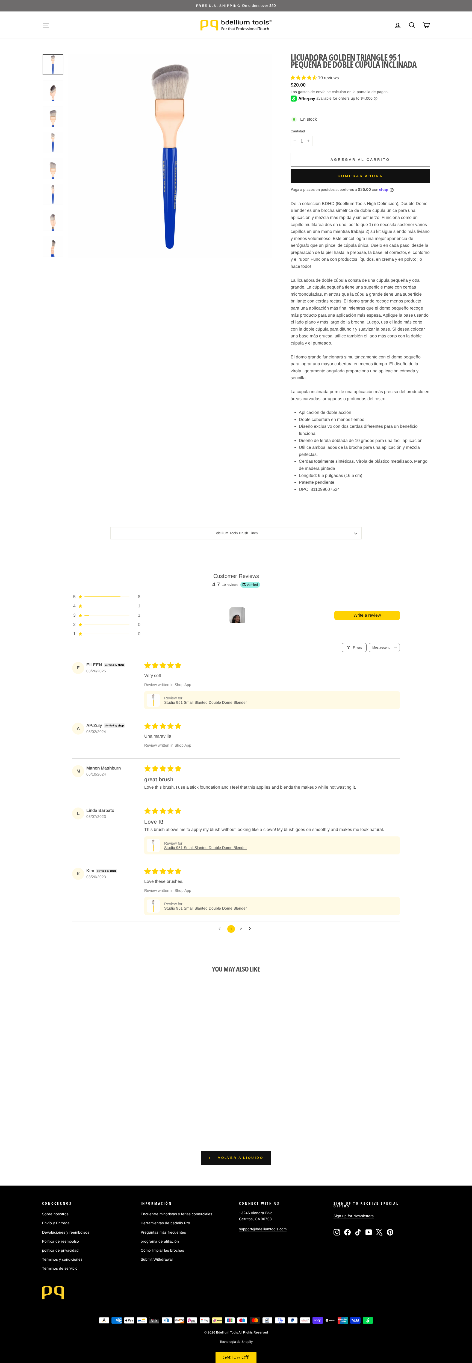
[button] (304, 77)
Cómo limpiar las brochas (162, 1250)
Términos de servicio (60, 1268)
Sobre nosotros (55, 1214)
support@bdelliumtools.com (263, 1229)
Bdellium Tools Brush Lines (236, 533)
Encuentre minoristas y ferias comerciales (176, 1214)
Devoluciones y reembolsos (65, 1232)
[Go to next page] (251, 929)
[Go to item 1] (237, 615)
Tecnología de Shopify (236, 1342)
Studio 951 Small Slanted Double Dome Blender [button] (205, 702)
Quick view (88, 1071)
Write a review (367, 615)
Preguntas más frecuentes (163, 1232)
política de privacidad (60, 1250)
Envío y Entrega (56, 1223)
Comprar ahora (360, 176)
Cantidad (298, 131)
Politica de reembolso (60, 1241)
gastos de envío (312, 92)
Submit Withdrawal (157, 1259)
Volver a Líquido (239, 1158)
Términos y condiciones (62, 1259)
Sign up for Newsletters (354, 1216)
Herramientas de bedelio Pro (165, 1223)
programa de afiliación (160, 1241)
